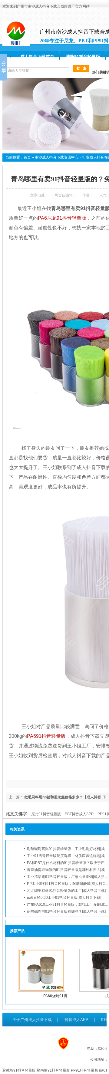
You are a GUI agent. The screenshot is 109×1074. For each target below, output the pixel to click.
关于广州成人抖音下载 (32, 1019)
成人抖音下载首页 (37, 56)
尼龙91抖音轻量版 (46, 814)
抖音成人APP (76, 1019)
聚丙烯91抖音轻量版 (53, 1070)
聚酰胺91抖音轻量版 (19, 1070)
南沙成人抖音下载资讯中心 (56, 157)
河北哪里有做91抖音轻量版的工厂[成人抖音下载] (66, 890)
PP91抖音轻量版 (84, 1070)
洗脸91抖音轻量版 (83, 56)
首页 (27, 157)
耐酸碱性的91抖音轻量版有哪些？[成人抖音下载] (66, 911)
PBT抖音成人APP (79, 814)
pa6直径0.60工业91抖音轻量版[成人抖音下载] (64, 897)
